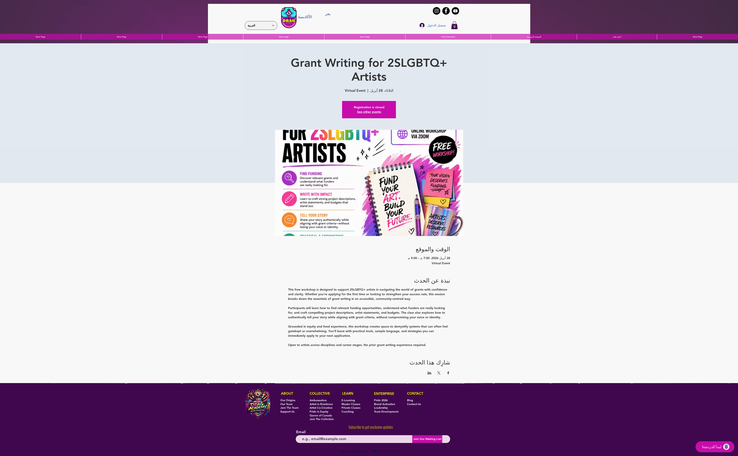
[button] (454, 25)
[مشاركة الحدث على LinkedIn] (429, 372)
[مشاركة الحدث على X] (439, 372)
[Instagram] (436, 11)
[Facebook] (446, 11)
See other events (369, 112)
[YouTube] (455, 11)
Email (301, 432)
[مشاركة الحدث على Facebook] (448, 372)
